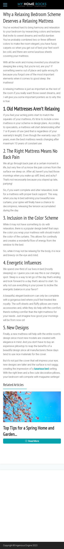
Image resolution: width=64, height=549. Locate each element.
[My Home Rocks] (32, 4)
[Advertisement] (32, 505)
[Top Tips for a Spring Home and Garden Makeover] (32, 406)
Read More (33, 441)
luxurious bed (41, 368)
